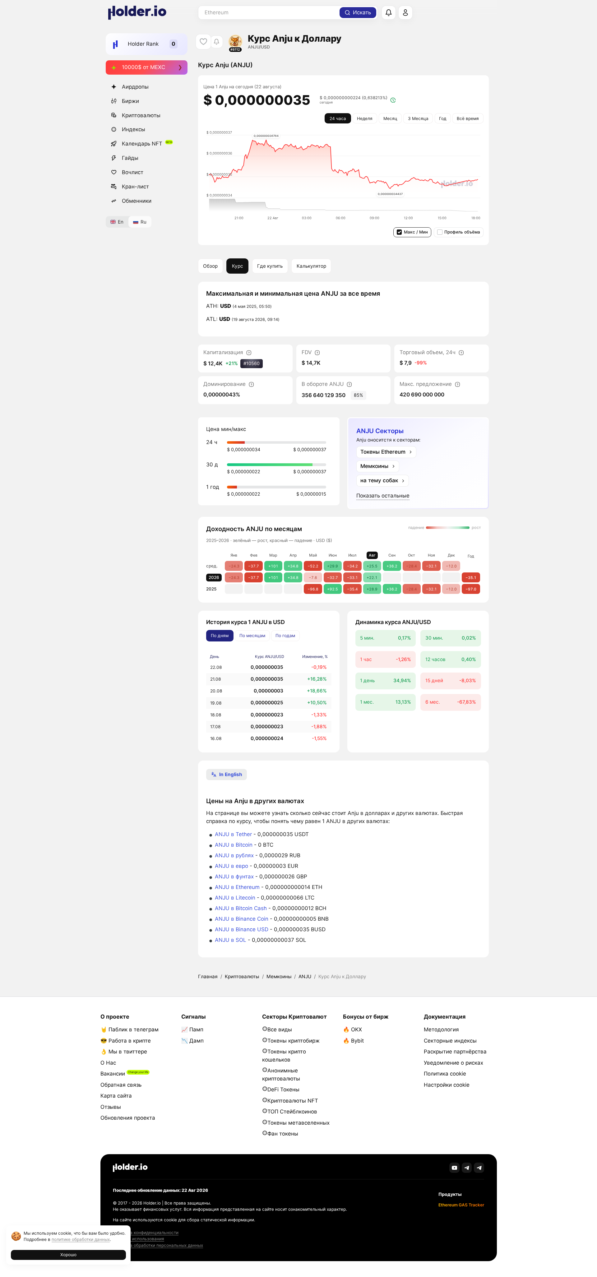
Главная (208, 976)
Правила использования (138, 1238)
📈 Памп (192, 1029)
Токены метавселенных (298, 1123)
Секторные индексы (450, 1041)
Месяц (390, 118)
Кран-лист (135, 186)
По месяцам (252, 635)
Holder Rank (143, 44)
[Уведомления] (389, 13)
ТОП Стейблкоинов (292, 1111)
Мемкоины (278, 976)
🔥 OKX (352, 1029)
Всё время (468, 118)
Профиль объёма (462, 231)
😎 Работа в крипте (125, 1041)
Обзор (210, 266)
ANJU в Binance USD (241, 929)
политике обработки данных (81, 1239)
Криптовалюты (141, 115)
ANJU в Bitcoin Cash (241, 908)
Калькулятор (311, 266)
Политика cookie (445, 1074)
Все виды (279, 1029)
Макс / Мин (416, 231)
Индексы (133, 129)
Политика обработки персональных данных (158, 1245)
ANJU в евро (231, 866)
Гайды (130, 158)
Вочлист (132, 172)
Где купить (270, 266)
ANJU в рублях (234, 855)
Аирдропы (135, 87)
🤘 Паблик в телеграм (129, 1029)
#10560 (251, 363)
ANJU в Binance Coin (241, 919)
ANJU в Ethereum (237, 887)
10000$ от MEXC (143, 67)
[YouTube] (454, 1168)
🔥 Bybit (353, 1041)
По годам (285, 635)
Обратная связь (120, 1085)
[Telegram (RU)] (479, 1168)
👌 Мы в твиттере (123, 1051)
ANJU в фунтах (234, 876)
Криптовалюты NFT (292, 1101)
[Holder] (130, 1168)
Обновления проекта (127, 1118)
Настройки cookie (447, 1085)
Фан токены (282, 1134)
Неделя (365, 118)
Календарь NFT (142, 144)
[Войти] (405, 13)
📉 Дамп (192, 1041)
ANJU (304, 976)
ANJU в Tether (233, 834)
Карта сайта (116, 1096)
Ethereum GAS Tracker (461, 1204)
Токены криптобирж (293, 1041)
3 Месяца (418, 118)
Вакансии (112, 1074)
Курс (237, 266)
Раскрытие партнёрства (455, 1051)
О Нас (108, 1063)
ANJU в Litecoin (235, 898)
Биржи (130, 101)
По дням (220, 635)
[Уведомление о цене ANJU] (216, 41)
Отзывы (110, 1107)
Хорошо (68, 1254)
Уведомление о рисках (453, 1063)
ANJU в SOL (230, 940)
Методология (441, 1029)
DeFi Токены (283, 1089)
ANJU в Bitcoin (233, 845)
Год (442, 118)
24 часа (338, 118)
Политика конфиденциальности (145, 1232)
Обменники (136, 201)
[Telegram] (467, 1168)
